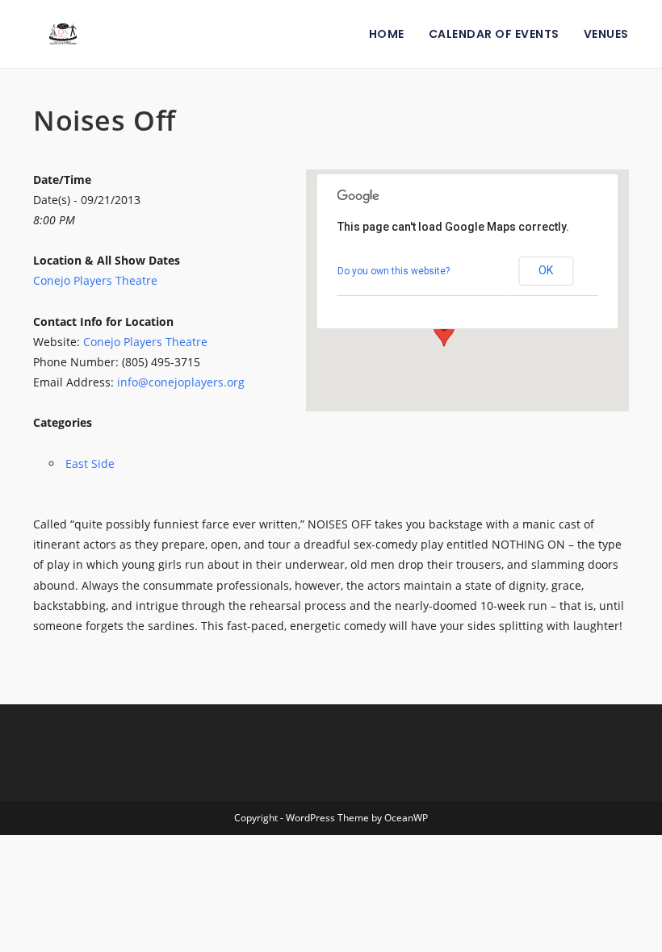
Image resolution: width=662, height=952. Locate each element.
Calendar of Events (494, 34)
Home (386, 34)
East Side (90, 463)
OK (545, 270)
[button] (444, 331)
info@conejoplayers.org (181, 382)
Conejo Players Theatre (95, 280)
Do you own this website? (393, 271)
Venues (606, 34)
